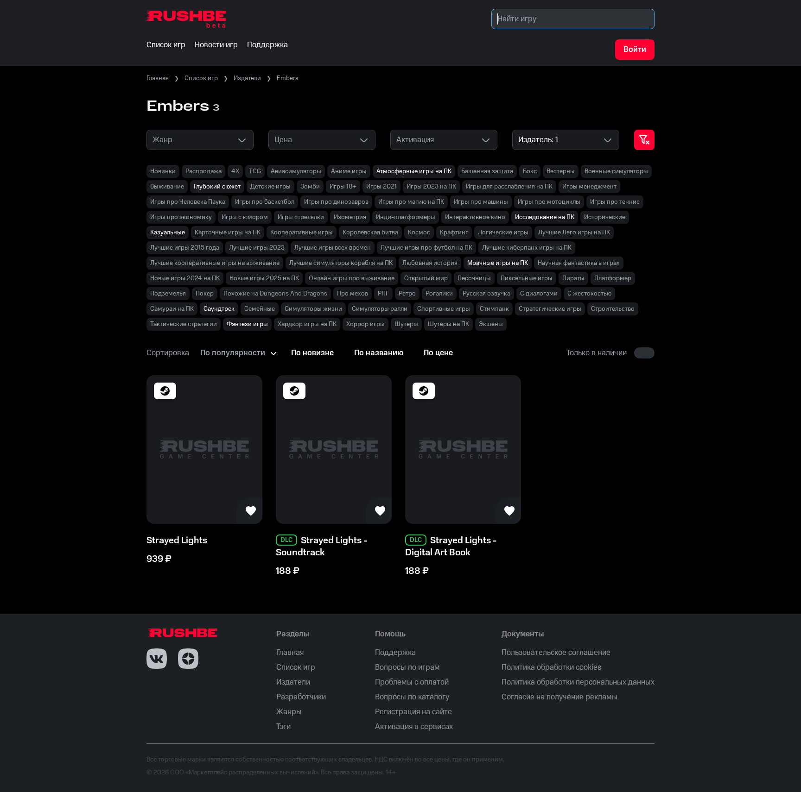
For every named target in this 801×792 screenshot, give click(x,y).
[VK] (156, 658)
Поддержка (395, 652)
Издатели (247, 78)
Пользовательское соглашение (556, 652)
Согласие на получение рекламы (559, 697)
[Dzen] (188, 658)
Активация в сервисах (414, 726)
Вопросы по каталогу (412, 697)
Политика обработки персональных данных (578, 682)
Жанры (289, 711)
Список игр (201, 78)
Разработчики (301, 697)
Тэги (283, 726)
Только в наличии (596, 352)
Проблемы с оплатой (412, 682)
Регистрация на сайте (413, 711)
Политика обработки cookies (551, 667)
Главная (157, 78)
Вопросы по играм (407, 667)
